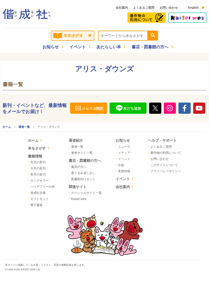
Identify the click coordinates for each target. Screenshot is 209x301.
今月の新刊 (38, 168)
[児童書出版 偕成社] (26, 14)
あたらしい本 (109, 46)
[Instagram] (170, 108)
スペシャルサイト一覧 (86, 192)
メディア (124, 152)
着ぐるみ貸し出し (83, 172)
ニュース (124, 146)
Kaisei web (78, 198)
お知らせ (51, 46)
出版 (121, 164)
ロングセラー (39, 180)
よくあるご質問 (143, 7)
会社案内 (122, 7)
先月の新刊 (38, 162)
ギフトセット (39, 198)
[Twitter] (155, 108)
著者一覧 (24, 127)
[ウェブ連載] (187, 17)
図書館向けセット (83, 179)
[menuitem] (41, 141)
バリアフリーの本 (42, 186)
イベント (78, 46)
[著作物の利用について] (146, 17)
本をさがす (37, 147)
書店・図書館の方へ (150, 46)
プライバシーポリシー (165, 171)
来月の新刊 (38, 174)
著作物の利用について (165, 152)
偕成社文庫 (38, 192)
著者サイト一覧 (82, 152)
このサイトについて (164, 164)
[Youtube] (199, 108)
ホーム (7, 127)
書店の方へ (78, 166)
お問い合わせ (169, 7)
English (193, 7)
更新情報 (124, 171)
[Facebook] (184, 108)
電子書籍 (36, 205)
